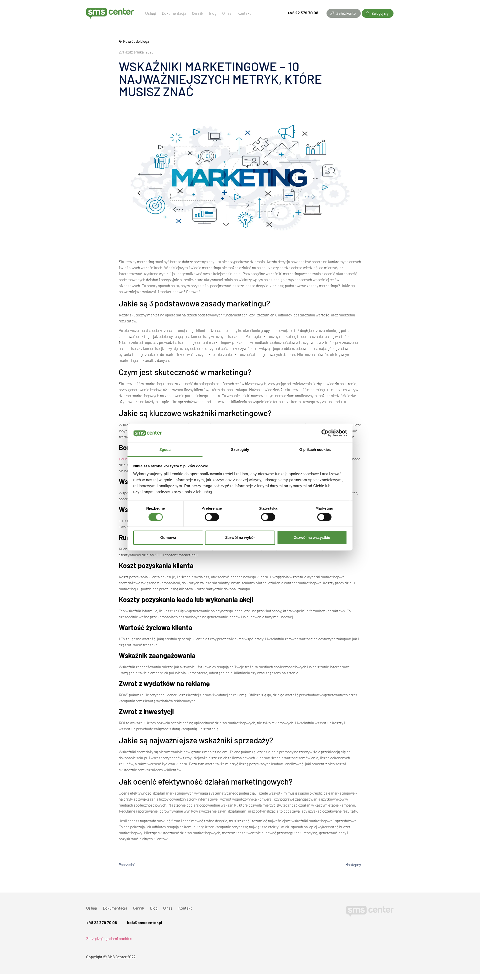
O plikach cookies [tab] (315, 449)
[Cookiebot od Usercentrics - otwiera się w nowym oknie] (325, 433)
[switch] (212, 517)
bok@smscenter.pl (144, 922)
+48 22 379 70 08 (303, 12)
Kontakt (244, 13)
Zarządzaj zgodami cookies (109, 938)
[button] (343, 13)
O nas (227, 13)
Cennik (197, 13)
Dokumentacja (174, 13)
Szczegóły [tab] (240, 449)
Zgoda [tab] (165, 449)
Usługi (150, 13)
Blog (212, 13)
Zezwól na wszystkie (312, 537)
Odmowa (168, 537)
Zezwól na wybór (240, 537)
